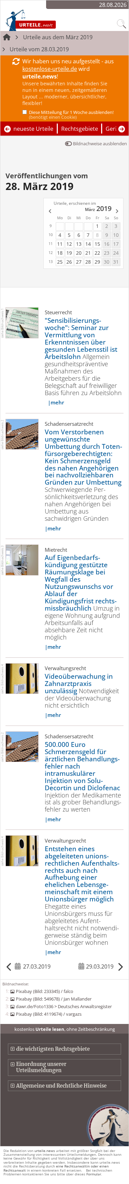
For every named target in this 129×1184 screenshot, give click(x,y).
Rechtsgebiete (79, 129)
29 (97, 261)
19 (69, 253)
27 (79, 261)
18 (60, 253)
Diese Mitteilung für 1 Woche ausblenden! (71, 114)
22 (97, 253)
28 (88, 261)
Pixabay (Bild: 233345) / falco (44, 991)
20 (79, 253)
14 (88, 244)
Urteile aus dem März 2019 (58, 37)
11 (60, 244)
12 (69, 244)
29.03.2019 (100, 966)
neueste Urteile (33, 129)
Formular (93, 1174)
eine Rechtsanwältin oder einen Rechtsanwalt (56, 1168)
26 (69, 261)
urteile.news (44, 1150)
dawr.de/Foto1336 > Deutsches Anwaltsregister (63, 1006)
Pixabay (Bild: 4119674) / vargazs (48, 1014)
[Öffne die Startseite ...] (45, 20)
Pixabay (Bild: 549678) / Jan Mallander (53, 999)
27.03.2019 (37, 966)
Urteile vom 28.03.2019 (39, 49)
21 (88, 253)
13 (79, 244)
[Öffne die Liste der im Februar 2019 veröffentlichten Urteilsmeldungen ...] (49, 211)
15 (97, 244)
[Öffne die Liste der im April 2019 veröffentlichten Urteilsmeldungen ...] (117, 211)
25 (60, 261)
